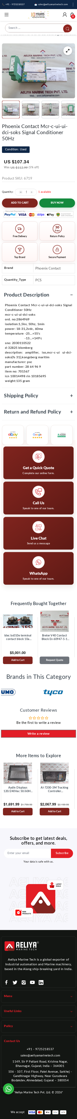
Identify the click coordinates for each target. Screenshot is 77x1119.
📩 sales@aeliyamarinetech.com (51, 4)
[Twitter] (15, 982)
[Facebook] (6, 982)
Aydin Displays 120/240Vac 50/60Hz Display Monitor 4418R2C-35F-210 (18, 789)
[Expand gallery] (67, 50)
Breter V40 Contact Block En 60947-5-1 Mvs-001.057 (55, 637)
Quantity (7, 192)
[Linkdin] (41, 982)
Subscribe (62, 853)
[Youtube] (32, 982)
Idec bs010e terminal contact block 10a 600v (17, 637)
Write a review (38, 733)
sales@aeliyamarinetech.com (40, 1055)
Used (15, 149)
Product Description (38, 295)
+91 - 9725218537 (40, 1049)
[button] (11, 109)
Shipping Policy (38, 395)
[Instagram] (23, 982)
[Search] (67, 28)
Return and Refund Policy (38, 412)
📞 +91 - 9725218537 (13, 4)
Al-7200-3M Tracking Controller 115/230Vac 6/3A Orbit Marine (54, 789)
